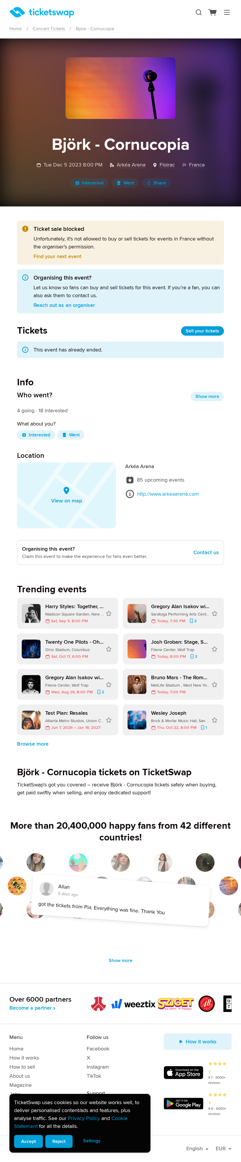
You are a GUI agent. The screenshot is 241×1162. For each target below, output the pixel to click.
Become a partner (30, 1008)
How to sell (22, 1067)
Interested (92, 183)
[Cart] (212, 12)
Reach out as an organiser (64, 305)
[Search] (198, 12)
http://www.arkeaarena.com (168, 494)
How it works (24, 1058)
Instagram (98, 1067)
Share (159, 183)
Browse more (32, 744)
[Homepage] (41, 12)
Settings (92, 1141)
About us (19, 1076)
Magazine (20, 1085)
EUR (221, 1148)
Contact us (206, 552)
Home (15, 29)
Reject (59, 1141)
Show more (207, 396)
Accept (28, 1141)
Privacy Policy (84, 1118)
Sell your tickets (202, 331)
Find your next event (57, 256)
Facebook (98, 1048)
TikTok (94, 1076)
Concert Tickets (49, 29)
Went (128, 183)
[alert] (79, 1123)
